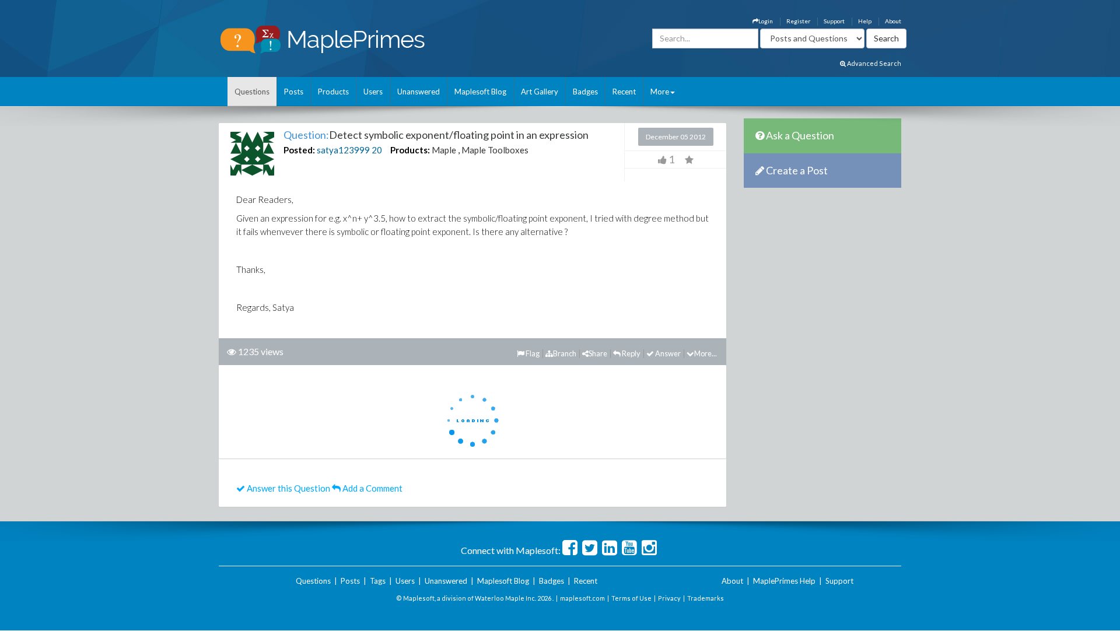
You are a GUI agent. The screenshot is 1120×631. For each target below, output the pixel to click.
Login (765, 20)
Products (333, 91)
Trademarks (705, 598)
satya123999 (343, 150)
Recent (624, 91)
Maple (444, 150)
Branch (564, 353)
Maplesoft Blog (480, 91)
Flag (532, 353)
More (659, 91)
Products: (410, 150)
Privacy (669, 598)
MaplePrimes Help (784, 581)
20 (377, 150)
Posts (293, 91)
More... (705, 353)
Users (373, 91)
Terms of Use (631, 598)
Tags (378, 581)
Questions (252, 91)
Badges (585, 91)
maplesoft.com (582, 598)
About (893, 20)
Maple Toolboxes (494, 150)
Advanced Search (873, 63)
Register (798, 20)
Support (834, 20)
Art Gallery (539, 91)
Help (865, 20)
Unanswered (418, 91)
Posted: (299, 150)
